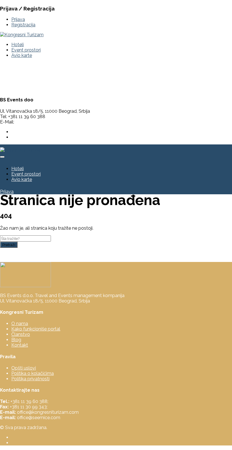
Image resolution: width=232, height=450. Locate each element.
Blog (16, 339)
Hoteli (17, 44)
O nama (19, 323)
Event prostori (26, 50)
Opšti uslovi (23, 368)
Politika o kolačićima (32, 373)
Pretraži (8, 244)
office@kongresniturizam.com (46, 122)
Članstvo (20, 334)
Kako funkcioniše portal (35, 329)
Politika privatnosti (30, 378)
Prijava (18, 19)
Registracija (23, 24)
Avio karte (21, 55)
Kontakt (19, 345)
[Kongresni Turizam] (22, 34)
